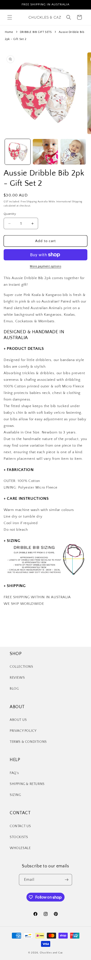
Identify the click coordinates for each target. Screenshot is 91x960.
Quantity (10, 214)
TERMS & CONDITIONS (28, 742)
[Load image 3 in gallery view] (73, 152)
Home (9, 32)
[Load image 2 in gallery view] (45, 152)
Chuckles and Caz (51, 952)
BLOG (14, 689)
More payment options (45, 266)
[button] (9, 17)
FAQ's (14, 773)
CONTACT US (20, 826)
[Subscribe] (66, 879)
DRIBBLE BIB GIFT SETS (36, 32)
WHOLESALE (20, 848)
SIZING (15, 795)
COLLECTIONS (21, 667)
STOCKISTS (19, 837)
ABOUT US (18, 720)
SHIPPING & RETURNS (27, 784)
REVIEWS (17, 678)
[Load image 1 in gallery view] (17, 152)
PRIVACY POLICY (23, 731)
